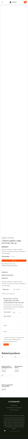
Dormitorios (11, 237)
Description (5, 272)
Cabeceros (4, 237)
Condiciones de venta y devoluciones (14, 407)
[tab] (14, 272)
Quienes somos (14, 405)
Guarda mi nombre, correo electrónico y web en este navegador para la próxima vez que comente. (13, 339)
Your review (7, 316)
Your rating (7, 312)
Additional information (7, 275)
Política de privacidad (14, 409)
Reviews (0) (5, 278)
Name (5, 325)
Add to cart (14, 260)
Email (5, 331)
